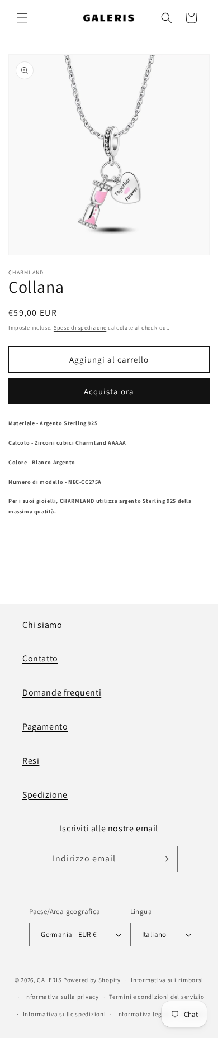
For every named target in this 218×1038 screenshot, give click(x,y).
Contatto (40, 658)
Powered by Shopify (92, 980)
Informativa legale (143, 1014)
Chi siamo (42, 625)
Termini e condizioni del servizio (156, 997)
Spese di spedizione (80, 327)
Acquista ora (109, 391)
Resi (30, 760)
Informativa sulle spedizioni (64, 1014)
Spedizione (45, 795)
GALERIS (49, 980)
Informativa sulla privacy (61, 997)
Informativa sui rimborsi (167, 980)
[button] (22, 18)
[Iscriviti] (165, 859)
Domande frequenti (61, 692)
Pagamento (45, 726)
